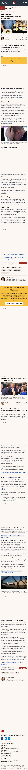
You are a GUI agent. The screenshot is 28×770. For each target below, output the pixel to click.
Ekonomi (14, 267)
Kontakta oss (4, 745)
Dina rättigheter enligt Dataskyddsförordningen (12, 752)
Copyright (3, 747)
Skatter (3, 270)
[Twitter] (6, 738)
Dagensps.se (4, 11)
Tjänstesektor (17, 270)
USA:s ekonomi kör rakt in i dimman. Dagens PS (13, 254)
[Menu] (26, 3)
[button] (14, 133)
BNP (3, 267)
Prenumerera (23, 263)
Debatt (8, 267)
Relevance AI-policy (6, 753)
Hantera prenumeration (6, 742)
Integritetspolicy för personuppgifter (9, 748)
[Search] (24, 3)
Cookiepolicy (4, 750)
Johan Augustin (9, 277)
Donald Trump (5, 672)
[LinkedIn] (9, 738)
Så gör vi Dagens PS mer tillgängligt (9, 760)
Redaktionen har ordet (6, 756)
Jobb (20, 267)
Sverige (9, 270)
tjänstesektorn (5, 272)
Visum (17, 672)
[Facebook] (2, 738)
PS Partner (3, 758)
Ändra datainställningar (6, 761)
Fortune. (3, 489)
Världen (10, 376)
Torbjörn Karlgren (10, 677)
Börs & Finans (11, 11)
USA (12, 672)
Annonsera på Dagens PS (7, 755)
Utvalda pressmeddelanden (7, 743)
